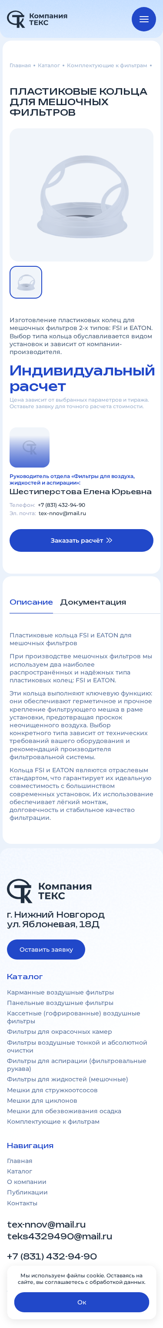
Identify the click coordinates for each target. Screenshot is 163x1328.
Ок (81, 1302)
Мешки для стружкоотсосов (52, 1090)
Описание (31, 602)
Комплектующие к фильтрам (107, 65)
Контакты (22, 1203)
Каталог (49, 65)
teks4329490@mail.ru (60, 1236)
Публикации (27, 1192)
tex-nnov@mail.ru (62, 513)
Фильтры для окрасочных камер (59, 1032)
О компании (27, 1182)
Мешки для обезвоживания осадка (64, 1111)
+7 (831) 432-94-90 (61, 505)
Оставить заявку (46, 949)
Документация (93, 602)
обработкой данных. (118, 1282)
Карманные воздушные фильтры (60, 992)
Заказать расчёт (77, 540)
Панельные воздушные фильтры (60, 1003)
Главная (20, 65)
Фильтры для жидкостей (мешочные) (67, 1079)
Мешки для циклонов (42, 1100)
